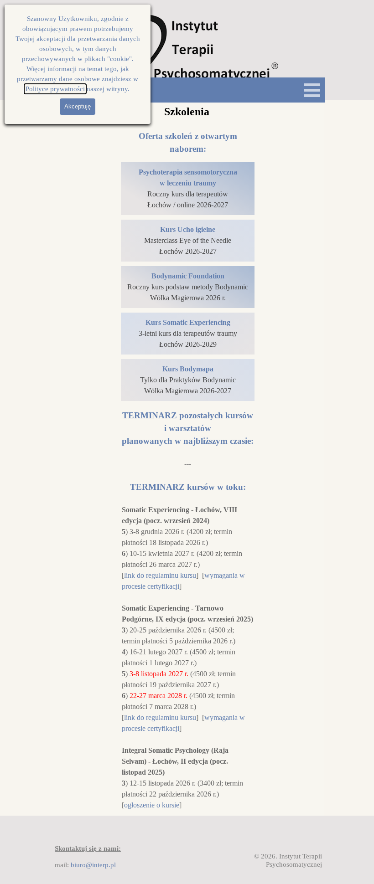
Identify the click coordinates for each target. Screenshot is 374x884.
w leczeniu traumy (188, 183)
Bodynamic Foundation (187, 276)
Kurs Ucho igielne (187, 229)
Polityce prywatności (55, 89)
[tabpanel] (188, 142)
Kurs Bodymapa (187, 369)
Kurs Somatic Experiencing (187, 322)
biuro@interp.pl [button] (93, 865)
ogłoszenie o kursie (151, 805)
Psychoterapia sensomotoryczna (188, 172)
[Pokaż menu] (312, 90)
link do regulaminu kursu (160, 575)
